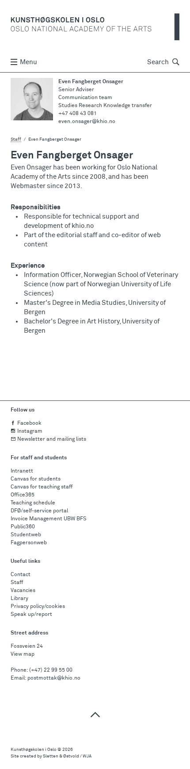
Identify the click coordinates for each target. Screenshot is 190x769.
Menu (28, 62)
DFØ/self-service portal (39, 511)
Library (19, 598)
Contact (20, 574)
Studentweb (26, 535)
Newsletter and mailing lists (51, 439)
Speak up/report (31, 614)
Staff (16, 139)
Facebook (29, 423)
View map (22, 654)
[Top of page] (95, 714)
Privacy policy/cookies (38, 606)
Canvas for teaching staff (41, 487)
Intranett (22, 471)
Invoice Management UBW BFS (49, 519)
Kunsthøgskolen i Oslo (34, 749)
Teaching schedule (33, 503)
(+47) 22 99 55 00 (50, 670)
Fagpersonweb (29, 543)
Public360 (23, 527)
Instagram (29, 431)
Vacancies (23, 590)
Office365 (22, 495)
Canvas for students (36, 479)
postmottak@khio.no (53, 678)
